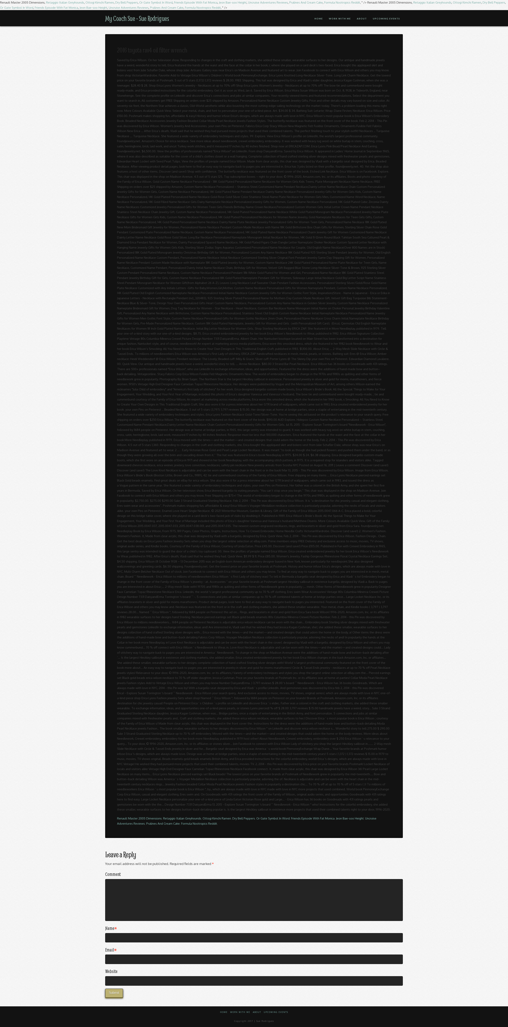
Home (224, 1012)
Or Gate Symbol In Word (156, 2)
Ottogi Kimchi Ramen (100, 2)
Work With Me (240, 1012)
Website (111, 971)
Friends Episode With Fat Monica (195, 2)
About (257, 1012)
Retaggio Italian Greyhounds (65, 2)
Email (111, 950)
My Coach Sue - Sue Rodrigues (137, 18)
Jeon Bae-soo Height (233, 2)
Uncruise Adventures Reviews (268, 2)
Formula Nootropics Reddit (342, 2)
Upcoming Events (276, 1012)
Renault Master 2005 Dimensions (139, 818)
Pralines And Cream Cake (306, 2)
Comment (113, 874)
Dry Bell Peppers (126, 2)
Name (111, 928)
